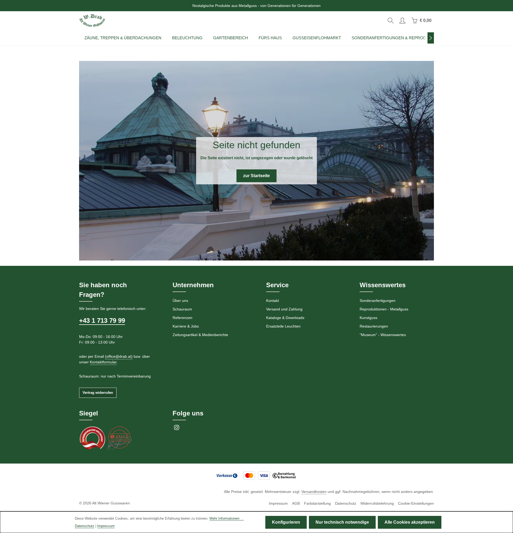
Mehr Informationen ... (226, 518)
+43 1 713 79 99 (102, 320)
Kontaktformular (103, 362)
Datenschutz (345, 503)
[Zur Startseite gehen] (92, 20)
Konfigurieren (286, 522)
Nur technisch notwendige (342, 522)
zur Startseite (256, 175)
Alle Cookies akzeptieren (409, 522)
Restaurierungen (374, 326)
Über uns (180, 300)
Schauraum (182, 309)
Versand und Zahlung (284, 309)
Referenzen (182, 318)
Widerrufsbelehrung (377, 503)
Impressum (278, 503)
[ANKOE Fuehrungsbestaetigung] (119, 438)
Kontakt (272, 300)
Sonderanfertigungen (377, 300)
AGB (296, 503)
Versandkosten (314, 491)
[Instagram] (177, 429)
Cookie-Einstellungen (416, 503)
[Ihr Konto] (402, 20)
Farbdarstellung (317, 503)
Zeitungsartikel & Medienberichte (200, 335)
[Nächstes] (431, 38)
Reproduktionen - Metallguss (384, 309)
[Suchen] (390, 20)
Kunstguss (368, 318)
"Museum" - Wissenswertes (383, 335)
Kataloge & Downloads (285, 318)
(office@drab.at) (119, 356)
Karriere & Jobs (186, 326)
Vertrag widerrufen (98, 393)
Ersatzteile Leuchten (283, 326)
